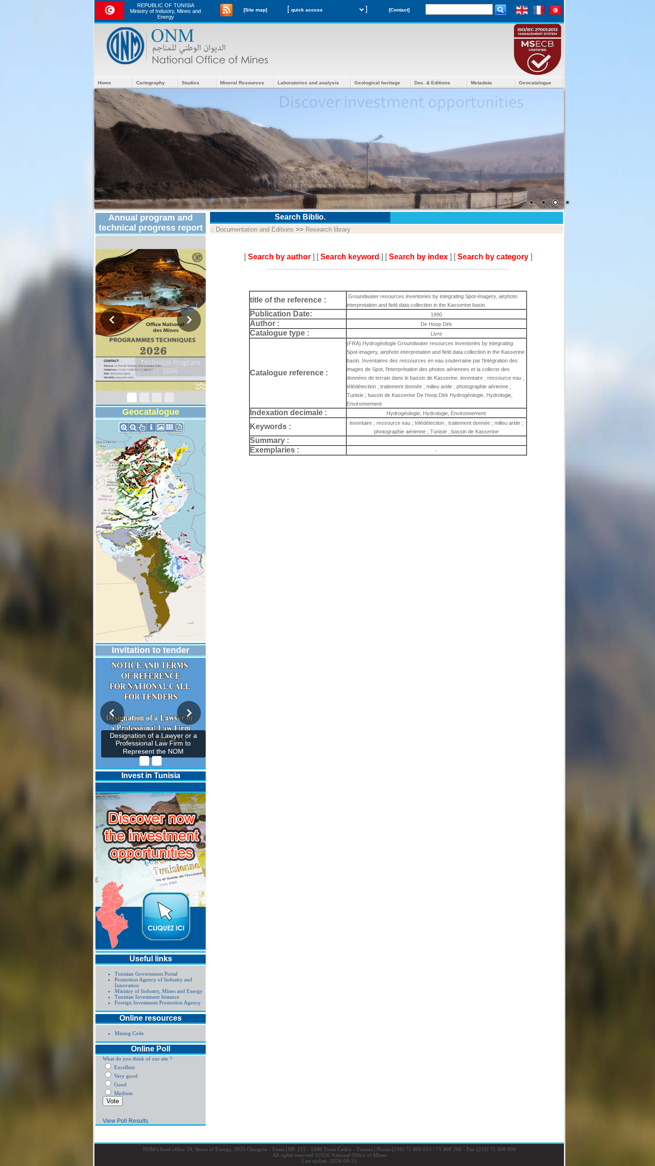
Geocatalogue (535, 82)
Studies (190, 82)
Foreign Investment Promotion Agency (158, 1002)
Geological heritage (377, 82)
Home (104, 82)
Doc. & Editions (432, 82)
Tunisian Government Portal (146, 974)
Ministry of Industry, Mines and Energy (159, 991)
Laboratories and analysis (308, 82)
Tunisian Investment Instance (147, 997)
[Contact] (399, 9)
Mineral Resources (242, 82)
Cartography (150, 82)
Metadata (481, 82)
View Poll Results (125, 1121)
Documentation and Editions (255, 229)
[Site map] (255, 9)
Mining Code (129, 1033)
